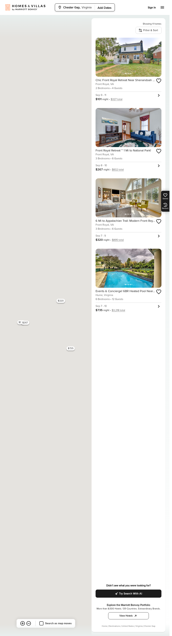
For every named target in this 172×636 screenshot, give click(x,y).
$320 (61, 300)
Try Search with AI (130, 593)
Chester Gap (149, 626)
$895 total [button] (118, 240)
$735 (70, 348)
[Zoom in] (22, 623)
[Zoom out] (28, 623)
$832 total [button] (118, 169)
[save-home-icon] (158, 80)
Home (104, 626)
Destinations (114, 626)
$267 (25, 322)
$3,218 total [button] (118, 310)
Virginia (139, 626)
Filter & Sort (150, 30)
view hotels (126, 615)
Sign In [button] (152, 7)
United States (128, 626)
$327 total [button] (116, 99)
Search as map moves (58, 623)
